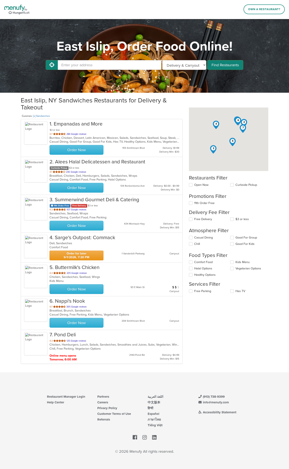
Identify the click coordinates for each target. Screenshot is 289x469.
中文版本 (154, 402)
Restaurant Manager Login (66, 397)
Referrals (103, 419)
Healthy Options (205, 275)
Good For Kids (245, 244)
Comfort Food (203, 262)
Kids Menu (242, 262)
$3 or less (242, 219)
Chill (197, 244)
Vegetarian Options (248, 268)
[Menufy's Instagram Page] (144, 437)
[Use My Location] (52, 65)
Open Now (201, 185)
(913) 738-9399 (213, 397)
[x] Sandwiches (41, 115)
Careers (102, 402)
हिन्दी (150, 408)
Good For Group (246, 237)
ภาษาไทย (154, 419)
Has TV (240, 291)
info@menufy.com (215, 402)
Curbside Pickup (246, 185)
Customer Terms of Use (114, 414)
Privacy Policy (107, 408)
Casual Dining (203, 237)
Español (153, 414)
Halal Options (203, 268)
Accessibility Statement (219, 412)
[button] (244, 123)
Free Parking (202, 291)
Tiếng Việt (155, 425)
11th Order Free (204, 203)
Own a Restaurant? (264, 9)
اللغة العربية (155, 397)
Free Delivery (203, 219)
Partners (103, 397)
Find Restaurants (225, 65)
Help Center (55, 402)
